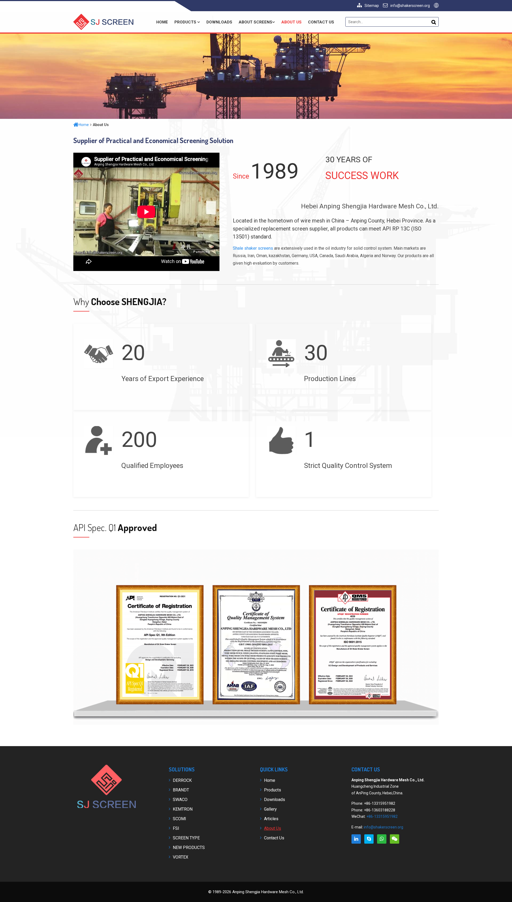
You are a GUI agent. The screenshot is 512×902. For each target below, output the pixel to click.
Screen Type (186, 837)
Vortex (180, 857)
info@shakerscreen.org (410, 5)
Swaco (180, 799)
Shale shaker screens (253, 248)
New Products (189, 847)
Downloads (219, 22)
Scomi (179, 818)
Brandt (181, 789)
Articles (271, 818)
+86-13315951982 (382, 816)
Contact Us (321, 22)
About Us (291, 22)
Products (185, 22)
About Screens (255, 22)
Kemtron (183, 809)
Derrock (182, 780)
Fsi (176, 828)
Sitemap (372, 5)
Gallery (270, 809)
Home (162, 22)
